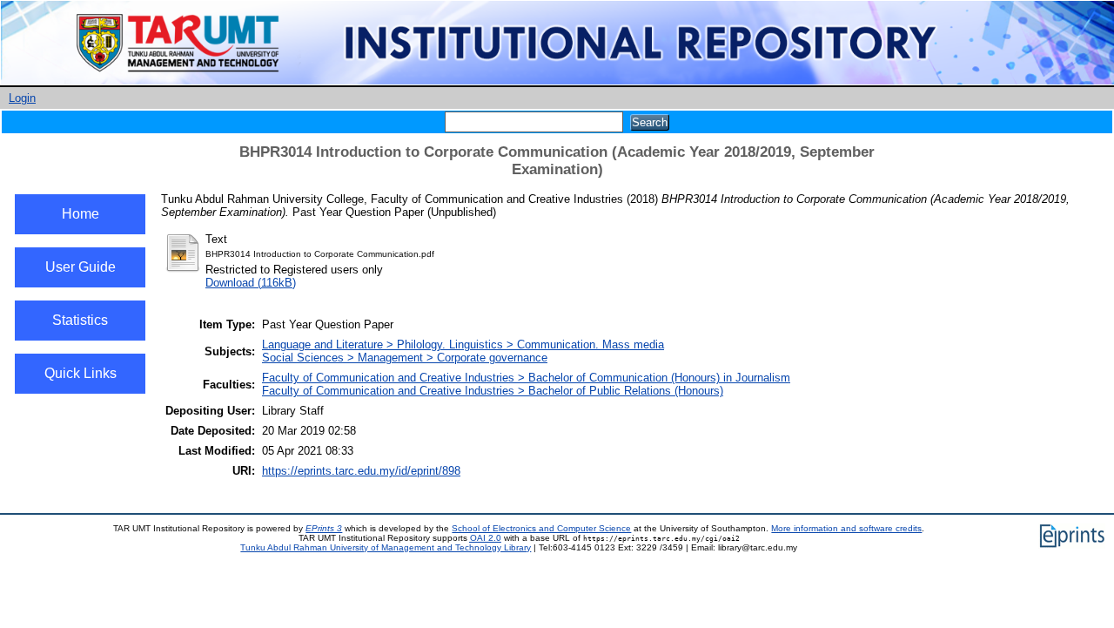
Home (80, 213)
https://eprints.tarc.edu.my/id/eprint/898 (361, 470)
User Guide (80, 267)
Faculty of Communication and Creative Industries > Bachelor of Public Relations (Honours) (492, 390)
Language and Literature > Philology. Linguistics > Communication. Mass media (463, 344)
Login (22, 98)
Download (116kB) (250, 282)
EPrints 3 (323, 528)
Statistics (80, 320)
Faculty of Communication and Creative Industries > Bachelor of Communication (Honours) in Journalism (526, 377)
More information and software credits (846, 528)
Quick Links (80, 373)
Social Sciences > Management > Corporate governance (404, 357)
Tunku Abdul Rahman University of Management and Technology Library (385, 547)
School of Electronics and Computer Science (541, 528)
